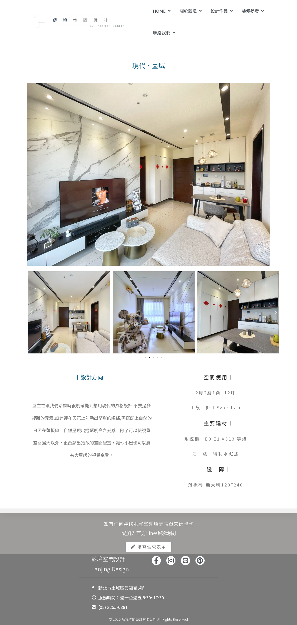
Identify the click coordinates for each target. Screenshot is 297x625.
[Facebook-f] (156, 560)
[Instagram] (170, 560)
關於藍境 (188, 11)
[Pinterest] (200, 560)
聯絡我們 (161, 32)
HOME (159, 11)
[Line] (185, 560)
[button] (31, 312)
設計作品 (219, 11)
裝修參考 (250, 11)
